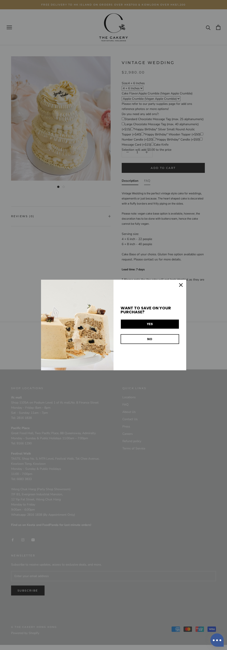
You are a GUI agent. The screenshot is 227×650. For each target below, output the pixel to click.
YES (150, 324)
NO (149, 339)
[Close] (181, 285)
